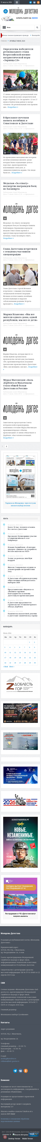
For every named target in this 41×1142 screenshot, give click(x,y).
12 (15, 652)
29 (30, 663)
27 (20, 663)
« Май (5, 666)
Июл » (11, 666)
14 (25, 652)
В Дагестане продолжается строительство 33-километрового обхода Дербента (22, 604)
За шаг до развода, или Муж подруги (20, 559)
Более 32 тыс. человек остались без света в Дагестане (21, 528)
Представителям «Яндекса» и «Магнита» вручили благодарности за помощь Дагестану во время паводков (21, 592)
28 (25, 663)
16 (35, 652)
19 (15, 658)
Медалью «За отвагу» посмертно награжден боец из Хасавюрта (20, 186)
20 (20, 658)
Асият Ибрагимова (20, 64)
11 (10, 652)
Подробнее (12, 107)
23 (35, 658)
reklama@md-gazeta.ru (10, 1061)
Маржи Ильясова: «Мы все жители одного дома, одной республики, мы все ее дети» (20, 317)
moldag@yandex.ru (8, 1058)
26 (15, 663)
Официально (29, 66)
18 (10, 658)
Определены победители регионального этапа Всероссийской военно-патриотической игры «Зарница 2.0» (18, 55)
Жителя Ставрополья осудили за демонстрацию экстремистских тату (22, 569)
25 (10, 663)
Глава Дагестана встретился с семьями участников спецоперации (20, 251)
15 (30, 652)
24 (5, 663)
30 (35, 663)
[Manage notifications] (5, 1137)
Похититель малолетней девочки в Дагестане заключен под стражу (22, 615)
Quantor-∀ (7, 1134)
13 (20, 652)
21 (25, 658)
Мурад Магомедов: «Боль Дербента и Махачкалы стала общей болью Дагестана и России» (18, 384)
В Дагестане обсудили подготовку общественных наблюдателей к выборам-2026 (22, 580)
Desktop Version (14, 1139)
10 (5, 652)
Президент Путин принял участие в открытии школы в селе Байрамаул (22, 538)
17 (5, 658)
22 (30, 658)
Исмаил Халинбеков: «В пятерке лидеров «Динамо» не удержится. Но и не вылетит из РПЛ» (22, 549)
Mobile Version (27, 1139)
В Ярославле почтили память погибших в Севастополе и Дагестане (18, 120)
